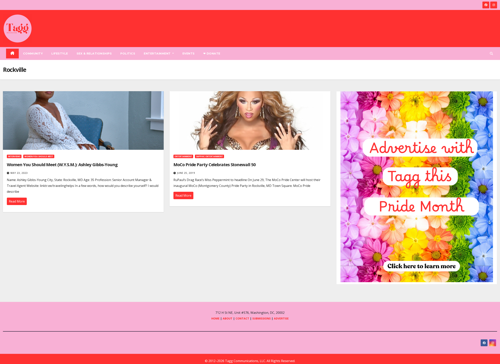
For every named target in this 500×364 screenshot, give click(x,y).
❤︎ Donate (211, 53)
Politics (127, 53)
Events (188, 53)
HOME (215, 318)
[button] (491, 53)
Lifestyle (59, 53)
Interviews (14, 156)
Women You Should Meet (38, 156)
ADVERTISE (281, 318)
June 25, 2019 (186, 173)
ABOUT (227, 318)
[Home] (12, 53)
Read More (17, 201)
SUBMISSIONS (261, 318)
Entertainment (157, 53)
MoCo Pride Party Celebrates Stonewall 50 (214, 164)
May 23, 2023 (19, 173)
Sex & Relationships (94, 53)
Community (33, 53)
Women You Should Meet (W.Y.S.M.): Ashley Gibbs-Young (62, 164)
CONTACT (243, 318)
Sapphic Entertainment (209, 156)
